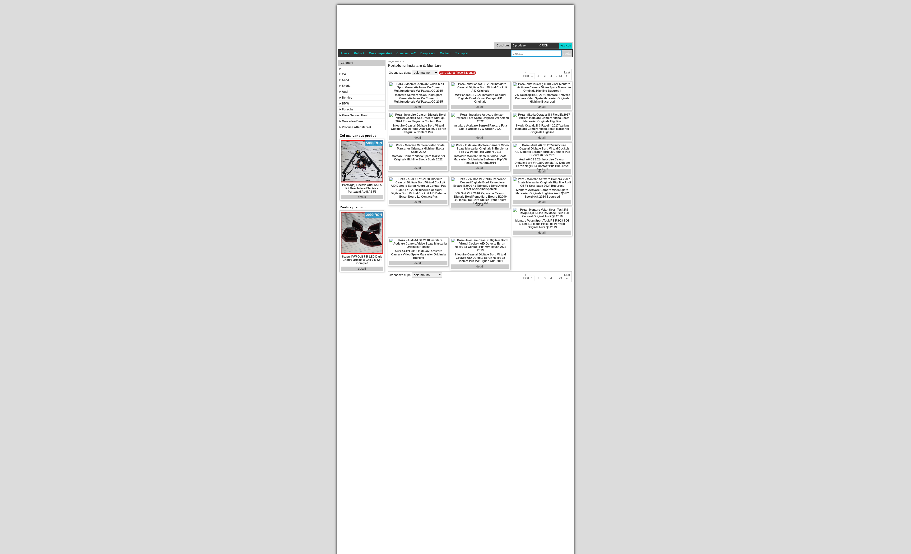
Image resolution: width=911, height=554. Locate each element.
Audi (345, 91)
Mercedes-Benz (352, 121)
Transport (461, 53)
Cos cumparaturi (380, 53)
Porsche (347, 109)
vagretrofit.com (396, 61)
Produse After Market (356, 127)
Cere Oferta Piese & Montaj (457, 72)
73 (560, 75)
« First (525, 73)
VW (344, 74)
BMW (345, 103)
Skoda (346, 85)
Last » (567, 73)
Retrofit (359, 53)
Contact (445, 53)
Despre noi (427, 53)
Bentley (347, 97)
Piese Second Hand (355, 115)
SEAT (345, 80)
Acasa (344, 53)
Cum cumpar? (406, 53)
